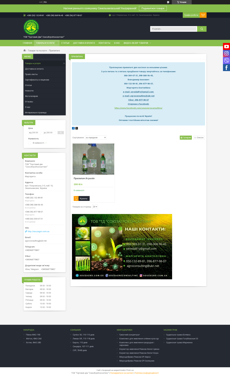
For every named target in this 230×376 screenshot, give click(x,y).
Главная (27, 43)
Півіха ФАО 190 (33, 335)
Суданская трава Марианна (179, 342)
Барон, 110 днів (80, 342)
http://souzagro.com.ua (38, 231)
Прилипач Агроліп (84, 178)
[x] (76, 129)
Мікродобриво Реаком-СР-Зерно (135, 357)
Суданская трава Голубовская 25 (182, 338)
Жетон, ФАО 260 (33, 338)
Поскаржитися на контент (121, 373)
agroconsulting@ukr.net (36, 241)
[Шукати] (202, 29)
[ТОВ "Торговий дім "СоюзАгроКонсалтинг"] (31, 27)
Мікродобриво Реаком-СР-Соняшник (136, 361)
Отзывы (29, 101)
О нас (117, 43)
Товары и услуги (45, 43)
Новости (29, 91)
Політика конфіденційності (147, 373)
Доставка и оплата (84, 43)
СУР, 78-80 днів (80, 350)
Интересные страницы (36, 112)
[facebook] (73, 129)
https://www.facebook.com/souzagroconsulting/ (138, 108)
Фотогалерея (31, 96)
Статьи (65, 43)
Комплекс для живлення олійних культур (139, 338)
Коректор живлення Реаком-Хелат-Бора (138, 353)
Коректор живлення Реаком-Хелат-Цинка (139, 349)
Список (200, 137)
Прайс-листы (31, 74)
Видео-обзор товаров (136, 43)
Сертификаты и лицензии (37, 80)
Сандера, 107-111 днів (83, 346)
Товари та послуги (37, 50)
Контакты (104, 43)
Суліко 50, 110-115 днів (83, 335)
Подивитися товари (152, 8)
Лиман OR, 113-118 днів (84, 338)
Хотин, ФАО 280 (33, 342)
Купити (83, 198)
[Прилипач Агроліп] (93, 159)
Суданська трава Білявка (178, 335)
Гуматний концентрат (129, 335)
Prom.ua (130, 370)
